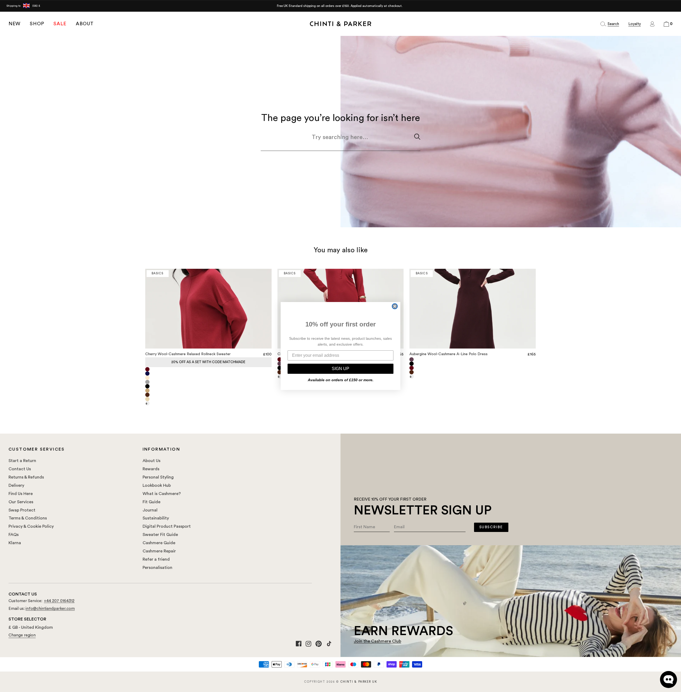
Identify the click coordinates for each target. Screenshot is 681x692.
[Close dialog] (395, 306)
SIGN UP (340, 368)
